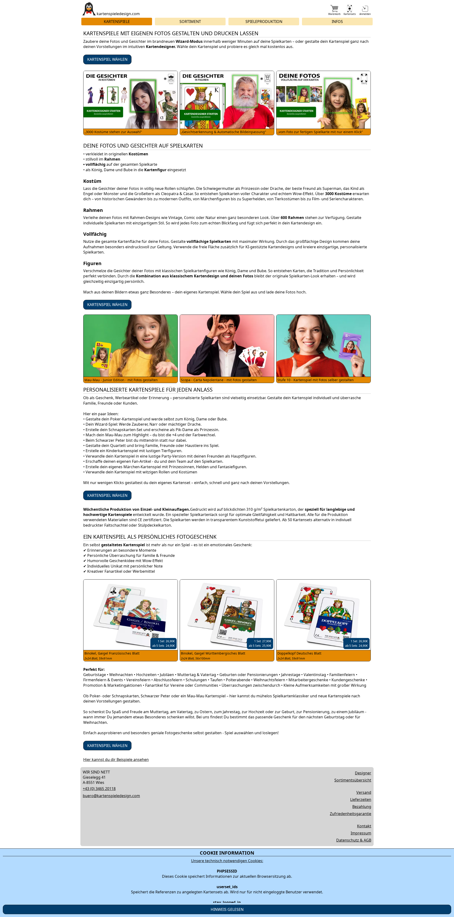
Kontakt (364, 826)
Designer (363, 773)
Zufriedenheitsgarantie (350, 813)
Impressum (361, 833)
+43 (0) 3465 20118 (99, 788)
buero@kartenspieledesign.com (111, 795)
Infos (337, 21)
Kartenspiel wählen (107, 59)
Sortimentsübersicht (352, 780)
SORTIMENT (190, 21)
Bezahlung (361, 806)
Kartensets (350, 14)
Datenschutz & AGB (353, 840)
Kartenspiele (117, 21)
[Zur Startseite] (89, 8)
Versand (363, 792)
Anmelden (365, 14)
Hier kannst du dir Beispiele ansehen (116, 759)
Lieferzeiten (360, 799)
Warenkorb (334, 14)
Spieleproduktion (263, 21)
